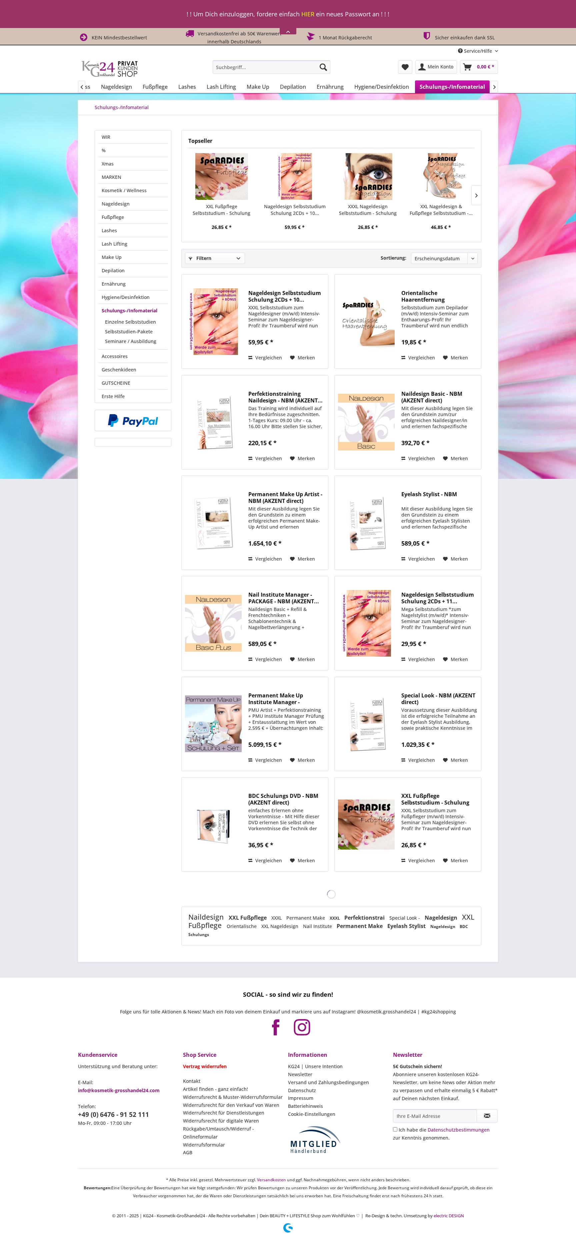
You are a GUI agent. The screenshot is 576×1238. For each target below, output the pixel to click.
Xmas (108, 164)
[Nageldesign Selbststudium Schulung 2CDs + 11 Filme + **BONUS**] (366, 623)
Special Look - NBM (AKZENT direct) (438, 698)
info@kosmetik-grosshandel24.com (119, 1090)
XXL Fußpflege (248, 917)
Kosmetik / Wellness (124, 190)
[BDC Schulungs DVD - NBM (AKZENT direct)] (213, 824)
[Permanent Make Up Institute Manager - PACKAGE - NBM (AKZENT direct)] (213, 724)
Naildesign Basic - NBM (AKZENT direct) (431, 397)
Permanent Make (306, 918)
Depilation (113, 270)
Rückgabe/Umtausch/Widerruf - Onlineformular (218, 1133)
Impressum (300, 1098)
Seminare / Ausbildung (130, 341)
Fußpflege (113, 217)
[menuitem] (271, 67)
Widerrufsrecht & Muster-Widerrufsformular (233, 1097)
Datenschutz (302, 1090)
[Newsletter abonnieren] (487, 1116)
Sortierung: (393, 258)
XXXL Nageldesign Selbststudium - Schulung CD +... (368, 210)
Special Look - (405, 918)
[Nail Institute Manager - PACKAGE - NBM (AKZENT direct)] (213, 623)
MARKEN (111, 177)
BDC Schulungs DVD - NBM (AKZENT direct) (283, 799)
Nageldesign (116, 204)
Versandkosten (271, 1180)
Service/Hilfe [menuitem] (478, 51)
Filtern (203, 258)
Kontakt (191, 1081)
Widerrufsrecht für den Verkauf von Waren (231, 1105)
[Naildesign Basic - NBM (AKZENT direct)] (366, 422)
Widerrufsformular (204, 1145)
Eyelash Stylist (407, 926)
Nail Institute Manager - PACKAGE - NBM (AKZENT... (283, 598)
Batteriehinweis (305, 1106)
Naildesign (206, 917)
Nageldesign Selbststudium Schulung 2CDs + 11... (437, 598)
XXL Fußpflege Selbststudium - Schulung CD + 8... (221, 210)
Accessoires (115, 356)
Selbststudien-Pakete (129, 331)
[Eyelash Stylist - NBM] (366, 523)
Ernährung (114, 284)
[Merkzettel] (405, 67)
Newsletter (300, 1074)
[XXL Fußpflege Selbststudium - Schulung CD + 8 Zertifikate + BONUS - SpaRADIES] (221, 176)
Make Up (112, 257)
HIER (307, 14)
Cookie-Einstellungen (311, 1114)
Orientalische (242, 926)
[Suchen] (323, 67)
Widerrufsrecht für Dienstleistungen (223, 1113)
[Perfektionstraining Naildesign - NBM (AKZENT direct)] (213, 422)
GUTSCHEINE (116, 383)
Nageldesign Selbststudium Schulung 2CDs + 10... (295, 209)
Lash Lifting (114, 244)
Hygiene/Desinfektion (126, 297)
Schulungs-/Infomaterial (129, 310)
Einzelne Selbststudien (130, 322)
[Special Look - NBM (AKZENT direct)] (366, 724)
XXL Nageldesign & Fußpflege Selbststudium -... (441, 209)
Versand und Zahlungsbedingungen (328, 1082)
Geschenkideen (119, 369)
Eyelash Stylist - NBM (429, 494)
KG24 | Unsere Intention (315, 1066)
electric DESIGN (449, 1216)
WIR (106, 137)
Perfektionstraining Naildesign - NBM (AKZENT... (285, 397)
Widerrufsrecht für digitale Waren (221, 1121)
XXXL (277, 918)
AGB (187, 1152)
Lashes (109, 230)
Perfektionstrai (365, 917)
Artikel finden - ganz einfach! (215, 1089)
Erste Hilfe (113, 396)
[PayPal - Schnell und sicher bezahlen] (133, 420)
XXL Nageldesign (280, 926)
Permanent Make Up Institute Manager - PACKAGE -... (275, 698)
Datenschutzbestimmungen (459, 1130)
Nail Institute (318, 926)
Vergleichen (268, 357)
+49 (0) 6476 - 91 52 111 (113, 1114)
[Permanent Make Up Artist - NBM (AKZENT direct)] (213, 523)
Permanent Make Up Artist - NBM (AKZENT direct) (285, 497)
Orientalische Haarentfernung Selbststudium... (423, 296)
